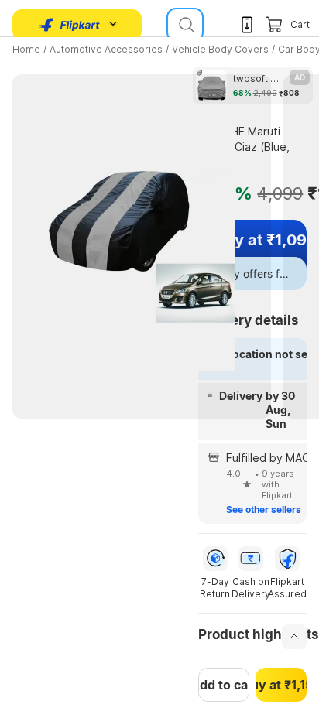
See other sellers (263, 509)
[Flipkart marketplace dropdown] (69, 24)
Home (26, 49)
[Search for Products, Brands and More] (185, 24)
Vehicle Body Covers (220, 49)
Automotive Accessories (106, 49)
